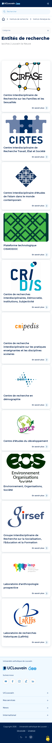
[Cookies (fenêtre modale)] (48, 739)
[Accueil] (11, 4)
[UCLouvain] (3, 19)
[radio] (21, 737)
